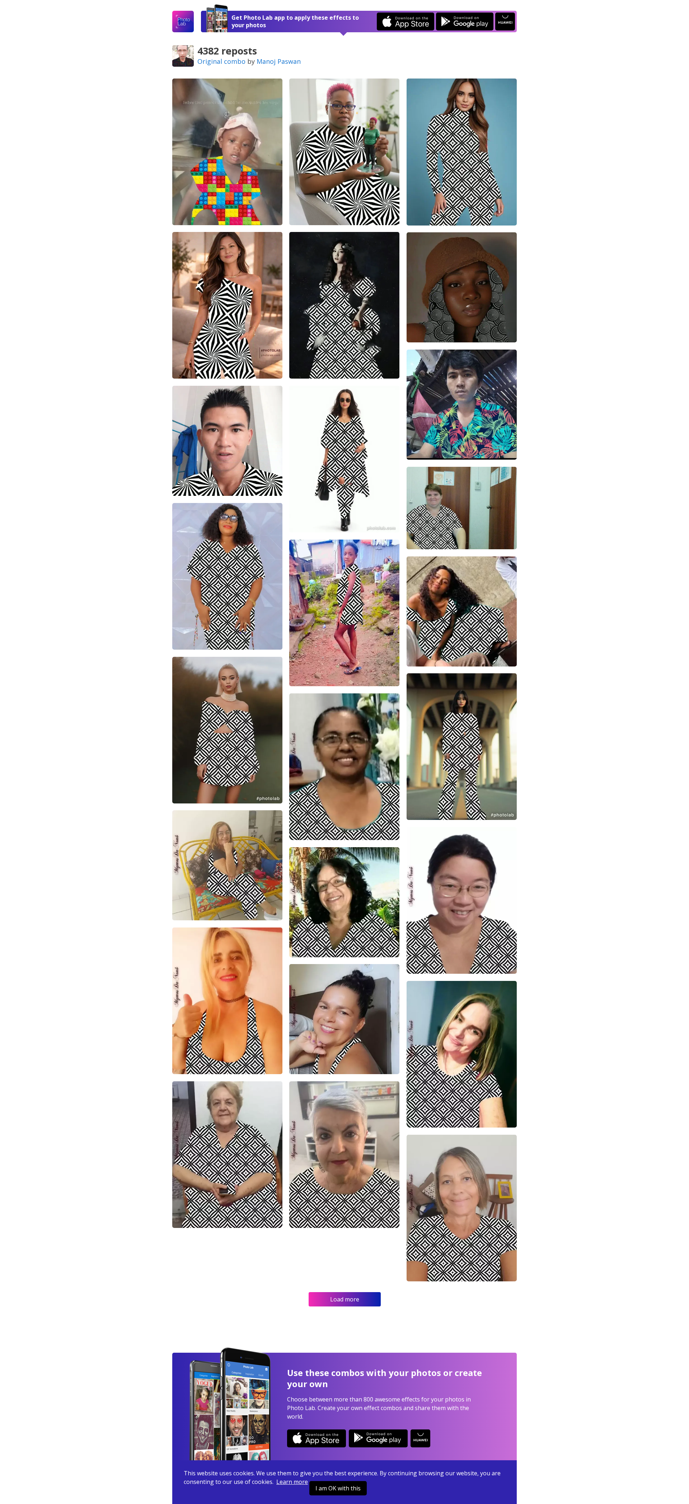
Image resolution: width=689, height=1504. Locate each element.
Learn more (292, 1482)
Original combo (221, 61)
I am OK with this (338, 1488)
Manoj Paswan (279, 61)
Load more (344, 1299)
